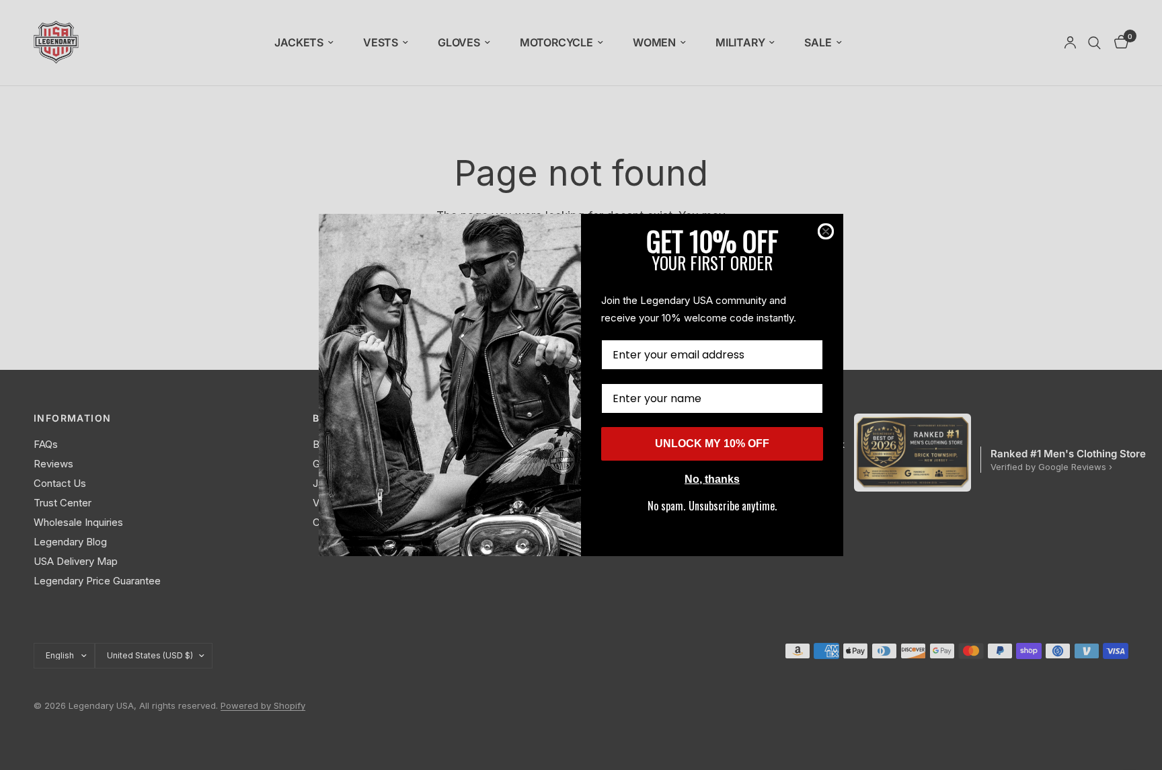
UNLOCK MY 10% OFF (712, 443)
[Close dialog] (825, 231)
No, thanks (712, 479)
